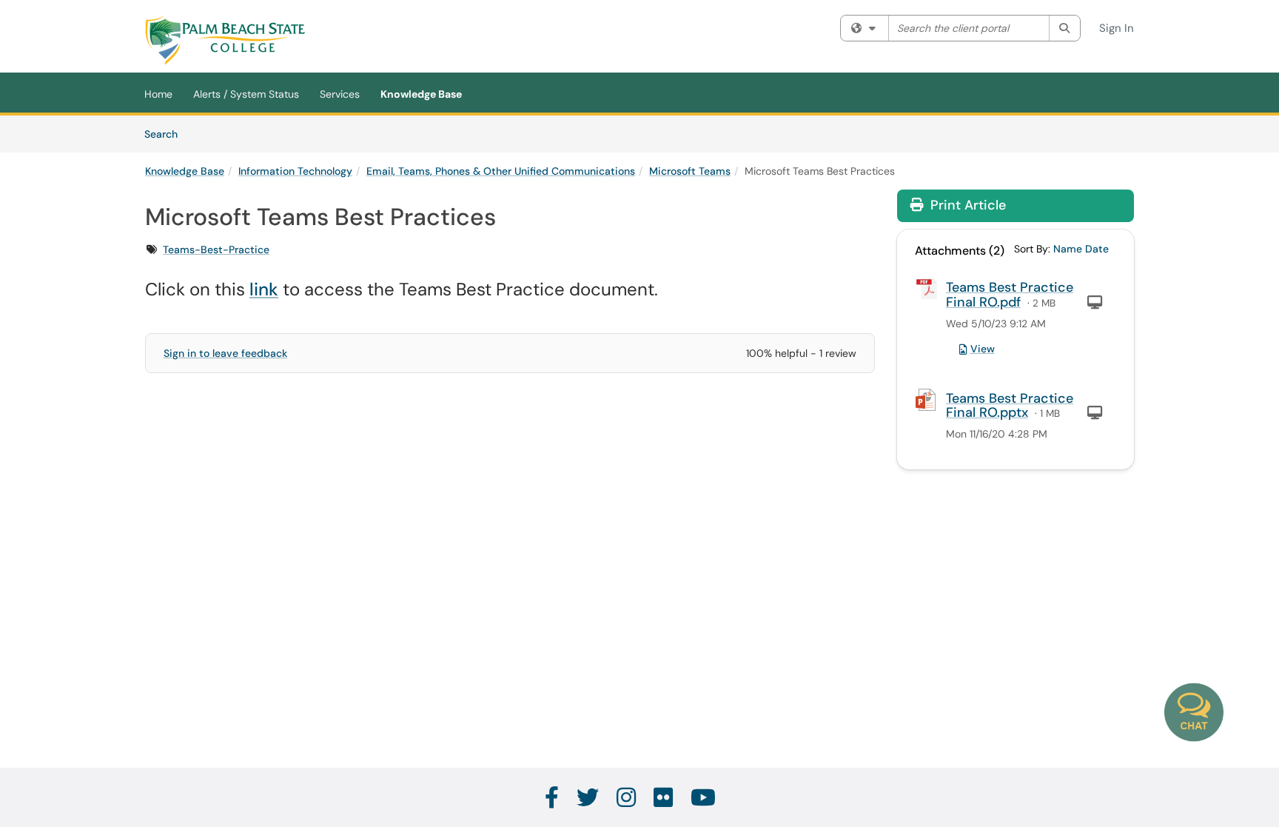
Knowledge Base (421, 94)
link (263, 289)
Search (166, 134)
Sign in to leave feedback (225, 353)
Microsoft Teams (690, 171)
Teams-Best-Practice (216, 249)
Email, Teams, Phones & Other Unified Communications (500, 171)
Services (340, 94)
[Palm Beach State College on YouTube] (704, 797)
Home (158, 94)
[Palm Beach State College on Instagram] (627, 797)
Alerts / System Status (246, 94)
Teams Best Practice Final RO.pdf (1009, 294)
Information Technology (295, 171)
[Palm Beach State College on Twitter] (588, 797)
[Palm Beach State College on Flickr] (664, 797)
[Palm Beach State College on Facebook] (552, 797)
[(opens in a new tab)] (225, 40)
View (982, 348)
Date (1097, 248)
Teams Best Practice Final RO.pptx (1009, 405)
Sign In (1116, 28)
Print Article (966, 205)
